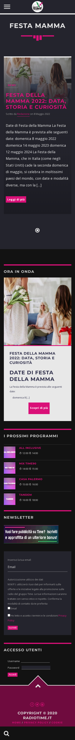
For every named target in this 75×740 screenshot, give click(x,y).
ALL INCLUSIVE (30, 448)
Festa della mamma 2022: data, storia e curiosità (36, 101)
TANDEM (25, 494)
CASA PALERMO (30, 479)
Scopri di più (39, 408)
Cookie (57, 722)
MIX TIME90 (27, 463)
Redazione (23, 114)
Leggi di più (16, 199)
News (12, 85)
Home (16, 722)
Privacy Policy (36, 722)
